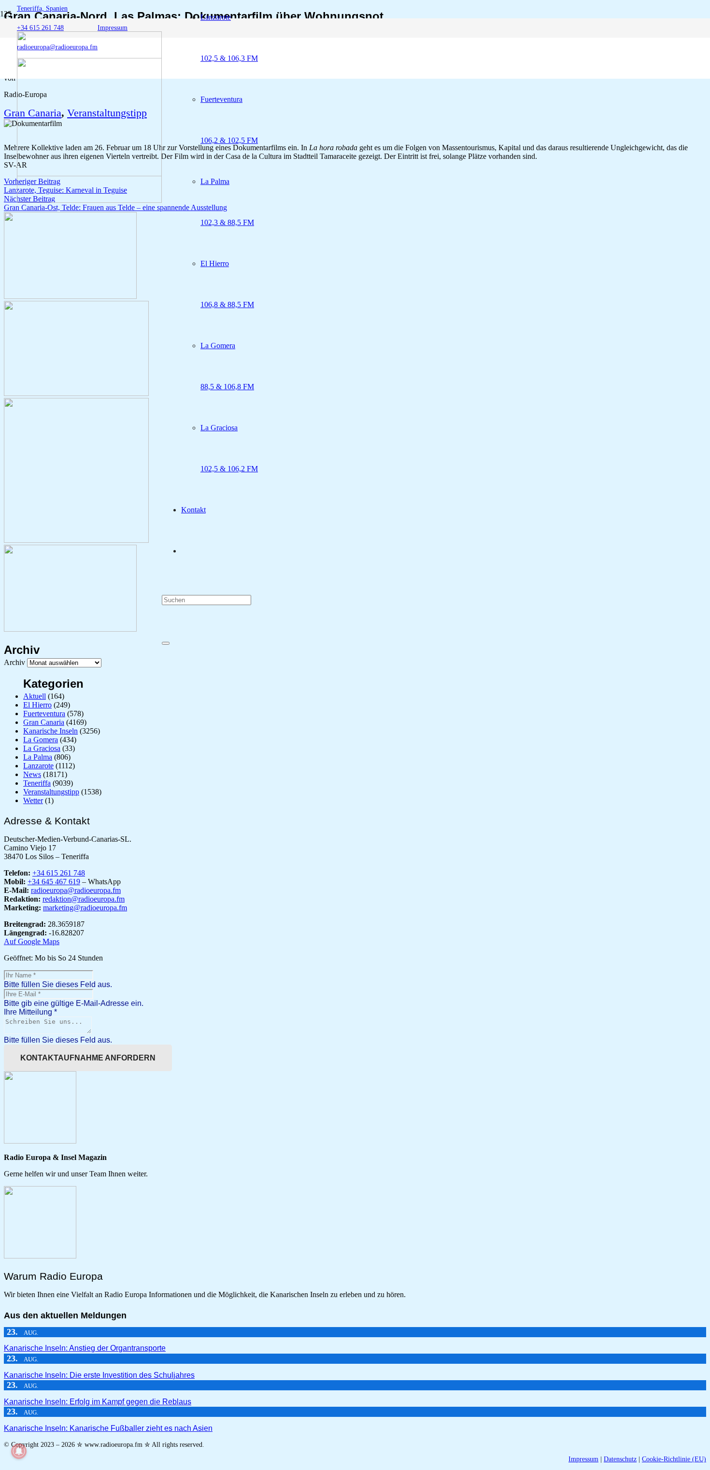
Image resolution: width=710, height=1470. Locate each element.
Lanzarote (38, 766)
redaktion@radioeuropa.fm (84, 899)
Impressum (583, 1459)
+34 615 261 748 (58, 873)
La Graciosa (41, 748)
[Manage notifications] (19, 1451)
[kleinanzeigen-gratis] (76, 540)
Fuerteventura (44, 713)
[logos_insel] (89, 200)
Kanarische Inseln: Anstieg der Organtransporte (85, 1348)
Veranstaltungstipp (51, 792)
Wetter (33, 800)
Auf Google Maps (31, 941)
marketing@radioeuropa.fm (85, 908)
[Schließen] (166, 643)
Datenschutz (620, 1459)
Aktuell (34, 696)
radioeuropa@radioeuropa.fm (76, 890)
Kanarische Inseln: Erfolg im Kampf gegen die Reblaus (97, 1402)
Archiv (14, 662)
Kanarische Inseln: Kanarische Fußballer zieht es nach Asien (108, 1428)
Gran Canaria (43, 722)
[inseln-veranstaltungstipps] (70, 629)
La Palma (37, 757)
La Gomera (40, 739)
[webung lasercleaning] (76, 393)
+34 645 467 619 (54, 881)
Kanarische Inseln (50, 731)
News (32, 774)
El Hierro (37, 705)
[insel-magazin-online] (70, 296)
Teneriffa (37, 783)
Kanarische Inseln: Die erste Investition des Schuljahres (99, 1375)
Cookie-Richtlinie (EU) (674, 1459)
